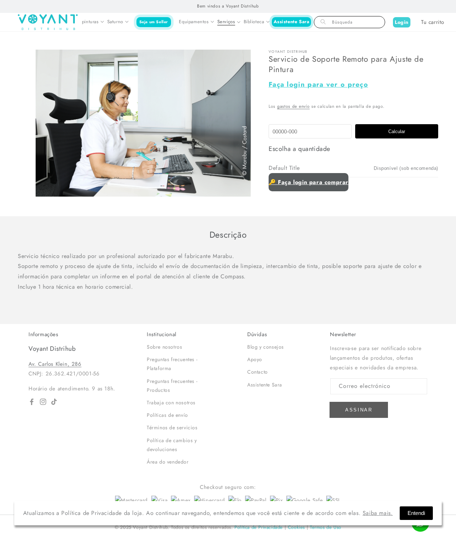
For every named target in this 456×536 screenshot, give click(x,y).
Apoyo (254, 359)
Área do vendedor (168, 461)
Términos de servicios (172, 427)
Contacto (257, 371)
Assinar (359, 410)
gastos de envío (293, 106)
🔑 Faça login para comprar (308, 182)
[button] (92, 22)
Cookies (296, 527)
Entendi (416, 513)
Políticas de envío (167, 415)
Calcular (396, 131)
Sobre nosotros (164, 346)
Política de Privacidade (258, 527)
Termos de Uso (325, 527)
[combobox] (349, 22)
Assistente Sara (292, 21)
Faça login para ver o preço (318, 84)
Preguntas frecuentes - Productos (172, 386)
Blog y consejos (265, 346)
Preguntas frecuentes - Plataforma (172, 364)
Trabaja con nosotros (171, 402)
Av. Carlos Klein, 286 (55, 364)
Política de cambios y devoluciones (172, 445)
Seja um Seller (153, 22)
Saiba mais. (378, 513)
